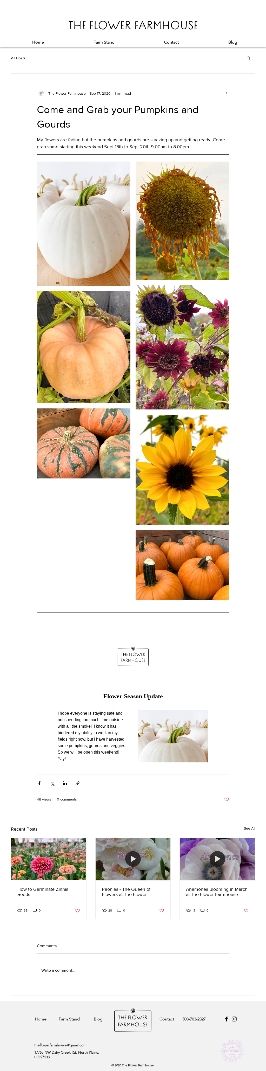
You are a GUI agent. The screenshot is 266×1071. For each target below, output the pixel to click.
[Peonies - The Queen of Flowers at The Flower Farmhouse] (133, 859)
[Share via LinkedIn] (64, 783)
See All (249, 828)
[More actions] (226, 93)
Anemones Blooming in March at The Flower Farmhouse (217, 892)
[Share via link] (77, 783)
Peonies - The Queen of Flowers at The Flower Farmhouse (126, 892)
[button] (248, 58)
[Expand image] (83, 224)
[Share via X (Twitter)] (52, 783)
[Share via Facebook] (39, 783)
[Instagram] (234, 1019)
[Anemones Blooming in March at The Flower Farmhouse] (217, 859)
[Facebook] (226, 1019)
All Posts (18, 58)
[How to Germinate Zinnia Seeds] (48, 859)
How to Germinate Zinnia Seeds (42, 892)
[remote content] (133, 691)
